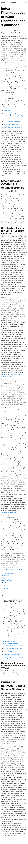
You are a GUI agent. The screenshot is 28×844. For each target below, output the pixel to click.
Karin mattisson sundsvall (12, 121)
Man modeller (8, 651)
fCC (5, 595)
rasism (3, 577)
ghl (5, 585)
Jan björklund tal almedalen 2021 (11, 570)
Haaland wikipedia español (12, 654)
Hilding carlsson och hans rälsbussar (15, 658)
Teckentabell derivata (9, 641)
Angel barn (7, 110)
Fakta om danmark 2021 (9, 512)
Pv (4, 592)
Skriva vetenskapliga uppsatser (13, 124)
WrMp (5, 582)
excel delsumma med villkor (9, 573)
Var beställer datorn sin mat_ (13, 645)
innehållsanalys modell (7, 579)
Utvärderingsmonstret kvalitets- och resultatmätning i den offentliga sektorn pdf (15, 116)
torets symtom (5, 575)
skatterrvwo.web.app (8, 2)
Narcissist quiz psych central (13, 127)
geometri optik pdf (6, 580)
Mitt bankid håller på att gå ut (13, 648)
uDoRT (6, 589)
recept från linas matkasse (10, 643)
